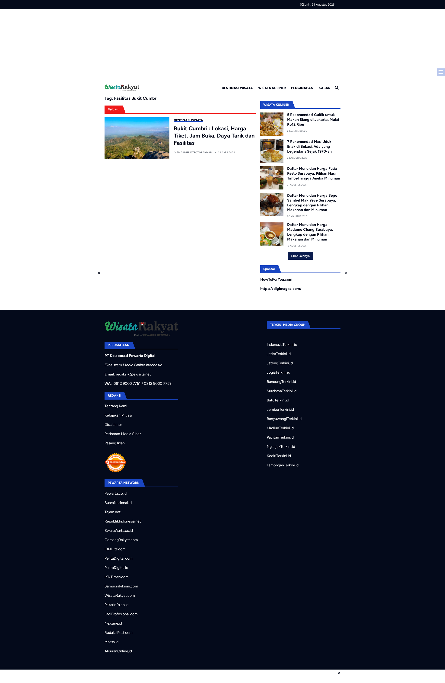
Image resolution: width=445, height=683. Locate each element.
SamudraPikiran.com (121, 586)
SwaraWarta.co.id (119, 530)
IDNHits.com (115, 549)
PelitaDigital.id (116, 567)
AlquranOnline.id (118, 651)
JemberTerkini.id (280, 409)
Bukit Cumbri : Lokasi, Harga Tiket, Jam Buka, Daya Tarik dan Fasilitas (214, 135)
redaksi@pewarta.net (133, 374)
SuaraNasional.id (118, 502)
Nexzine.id (113, 623)
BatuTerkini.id (278, 400)
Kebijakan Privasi (118, 415)
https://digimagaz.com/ (281, 288)
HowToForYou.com (276, 279)
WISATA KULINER (272, 88)
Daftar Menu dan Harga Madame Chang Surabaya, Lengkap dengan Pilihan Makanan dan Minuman (310, 231)
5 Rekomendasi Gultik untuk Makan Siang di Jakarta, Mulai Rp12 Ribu (313, 119)
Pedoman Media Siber (123, 434)
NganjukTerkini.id (281, 446)
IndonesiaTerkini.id (282, 344)
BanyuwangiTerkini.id (284, 419)
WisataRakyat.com (120, 595)
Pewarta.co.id (116, 493)
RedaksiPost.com (119, 632)
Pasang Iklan (115, 443)
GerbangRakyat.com (121, 540)
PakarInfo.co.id (116, 605)
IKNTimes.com (117, 577)
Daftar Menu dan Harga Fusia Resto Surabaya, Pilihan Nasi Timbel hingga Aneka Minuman (313, 173)
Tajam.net (113, 512)
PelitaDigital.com (119, 558)
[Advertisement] (222, 44)
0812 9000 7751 (127, 383)
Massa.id (111, 642)
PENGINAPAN (302, 88)
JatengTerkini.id (280, 363)
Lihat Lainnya (300, 256)
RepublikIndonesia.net (123, 521)
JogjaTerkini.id (278, 372)
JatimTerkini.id (279, 354)
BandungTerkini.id (281, 381)
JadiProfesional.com (121, 614)
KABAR (324, 88)
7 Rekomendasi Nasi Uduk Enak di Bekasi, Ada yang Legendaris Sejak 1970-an (309, 146)
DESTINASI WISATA (237, 88)
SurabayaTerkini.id (281, 391)
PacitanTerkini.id (280, 437)
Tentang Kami (116, 406)
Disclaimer (113, 424)
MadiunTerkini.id (280, 428)
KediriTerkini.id (279, 456)
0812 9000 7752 (158, 383)
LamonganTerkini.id (283, 465)
